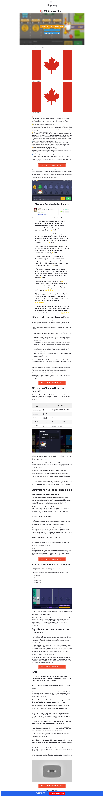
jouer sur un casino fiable (41, 118)
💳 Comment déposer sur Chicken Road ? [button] (42, 132)
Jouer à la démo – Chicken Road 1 (52, 30)
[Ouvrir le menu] (48, 5)
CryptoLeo (35, 414)
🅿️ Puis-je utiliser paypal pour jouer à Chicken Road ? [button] (44, 141)
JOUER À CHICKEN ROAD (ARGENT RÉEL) (52, 26)
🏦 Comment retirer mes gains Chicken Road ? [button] (43, 154)
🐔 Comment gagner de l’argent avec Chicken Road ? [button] (44, 117)
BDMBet (35, 418)
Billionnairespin (37, 410)
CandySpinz (36, 421)
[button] (52, 97)
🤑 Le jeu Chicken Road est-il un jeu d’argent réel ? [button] (43, 124)
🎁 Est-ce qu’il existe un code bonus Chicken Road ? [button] (44, 147)
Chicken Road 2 (37, 575)
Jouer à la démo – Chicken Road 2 (52, 33)
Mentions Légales (50, 790)
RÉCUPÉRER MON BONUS (58, 793)
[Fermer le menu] (51, 2)
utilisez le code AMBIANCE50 (42, 150)
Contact (56, 790)
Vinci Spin (35, 425)
